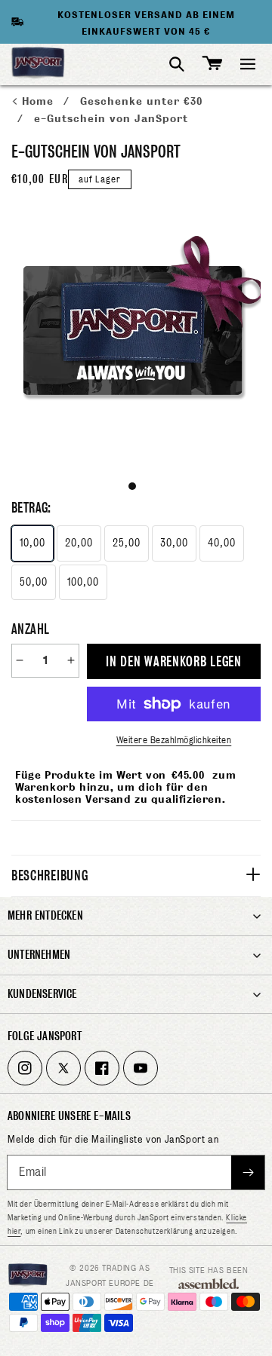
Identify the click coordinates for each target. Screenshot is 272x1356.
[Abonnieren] (247, 1172)
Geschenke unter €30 (141, 101)
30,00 (174, 543)
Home (39, 101)
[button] (247, 64)
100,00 (83, 582)
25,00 (127, 543)
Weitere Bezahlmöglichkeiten (174, 739)
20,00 (79, 543)
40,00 (222, 543)
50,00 (34, 582)
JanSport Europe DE (110, 1283)
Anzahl (30, 629)
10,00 (32, 543)
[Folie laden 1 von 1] (132, 486)
